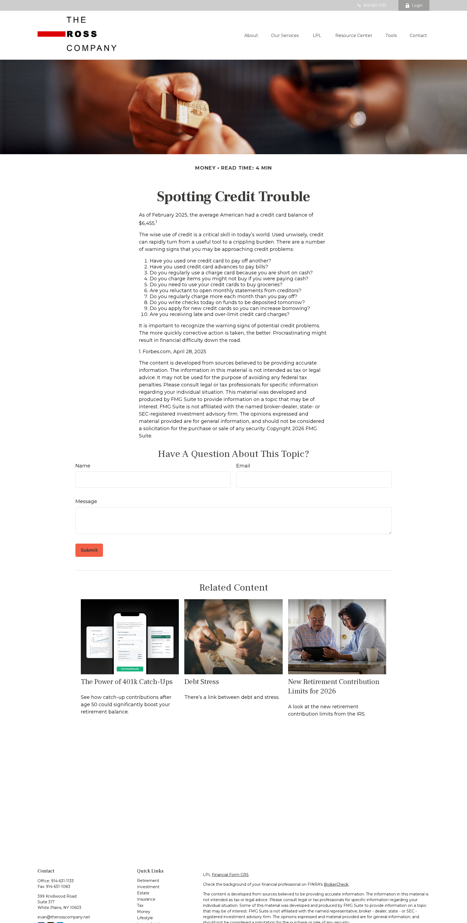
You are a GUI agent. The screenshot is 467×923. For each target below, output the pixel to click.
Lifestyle (145, 917)
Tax (140, 905)
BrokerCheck (336, 884)
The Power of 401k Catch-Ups (127, 681)
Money (143, 911)
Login (417, 5)
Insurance (146, 899)
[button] (251, 35)
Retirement (148, 880)
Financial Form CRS (230, 874)
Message (86, 501)
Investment (148, 886)
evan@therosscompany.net (64, 917)
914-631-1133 (374, 5)
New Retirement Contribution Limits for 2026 (333, 686)
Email (243, 466)
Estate (143, 893)
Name (82, 466)
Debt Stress (201, 681)
